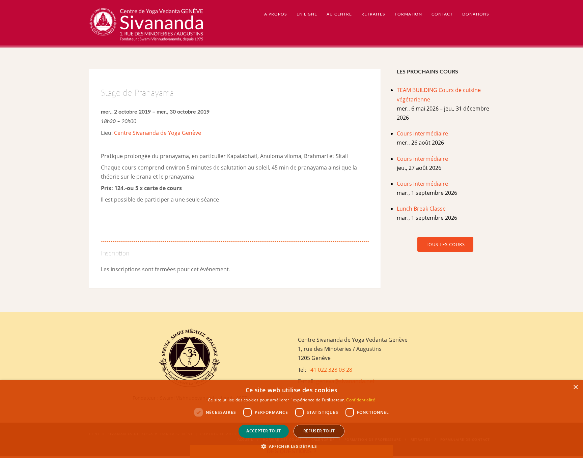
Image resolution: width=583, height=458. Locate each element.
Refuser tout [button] (319, 431)
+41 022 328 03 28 (329, 369)
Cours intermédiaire (422, 133)
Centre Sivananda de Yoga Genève (157, 132)
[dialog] (291, 419)
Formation (408, 14)
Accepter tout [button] (263, 431)
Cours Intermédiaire (422, 183)
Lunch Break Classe (421, 208)
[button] (291, 446)
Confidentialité (360, 400)
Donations (475, 14)
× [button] (575, 387)
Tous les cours (445, 244)
